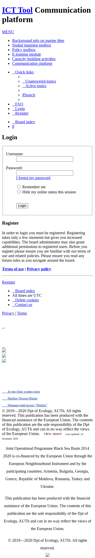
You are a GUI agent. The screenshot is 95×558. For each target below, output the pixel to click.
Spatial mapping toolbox (31, 45)
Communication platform (32, 63)
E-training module (26, 54)
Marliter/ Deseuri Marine (22, 398)
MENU (8, 32)
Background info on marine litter (38, 40)
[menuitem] (39, 81)
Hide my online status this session (48, 192)
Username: (14, 154)
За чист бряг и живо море (23, 391)
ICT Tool (17, 9)
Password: (14, 168)
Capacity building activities (33, 59)
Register (8, 282)
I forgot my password (33, 178)
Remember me (33, 187)
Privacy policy (39, 269)
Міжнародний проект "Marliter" (27, 405)
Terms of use (13, 269)
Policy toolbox (23, 50)
